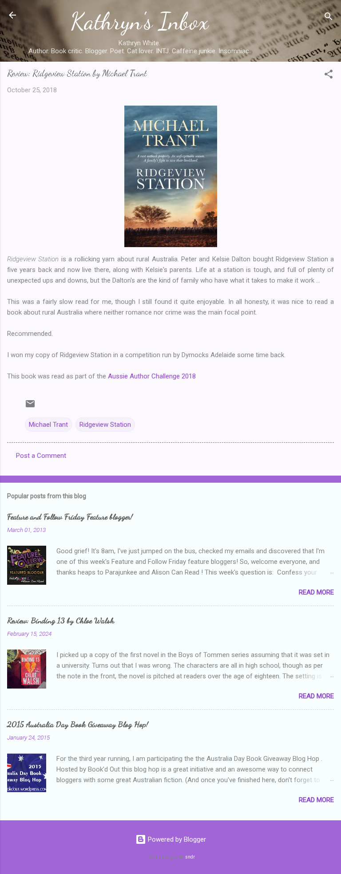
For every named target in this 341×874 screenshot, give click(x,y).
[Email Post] (30, 407)
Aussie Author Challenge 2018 (152, 376)
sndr (190, 857)
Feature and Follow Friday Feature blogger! (70, 516)
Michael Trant (48, 425)
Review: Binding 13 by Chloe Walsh (60, 620)
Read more (316, 592)
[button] (328, 76)
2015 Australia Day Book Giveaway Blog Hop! (77, 724)
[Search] (328, 17)
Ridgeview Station (105, 425)
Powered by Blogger (176, 839)
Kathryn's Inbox (140, 21)
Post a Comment (41, 456)
